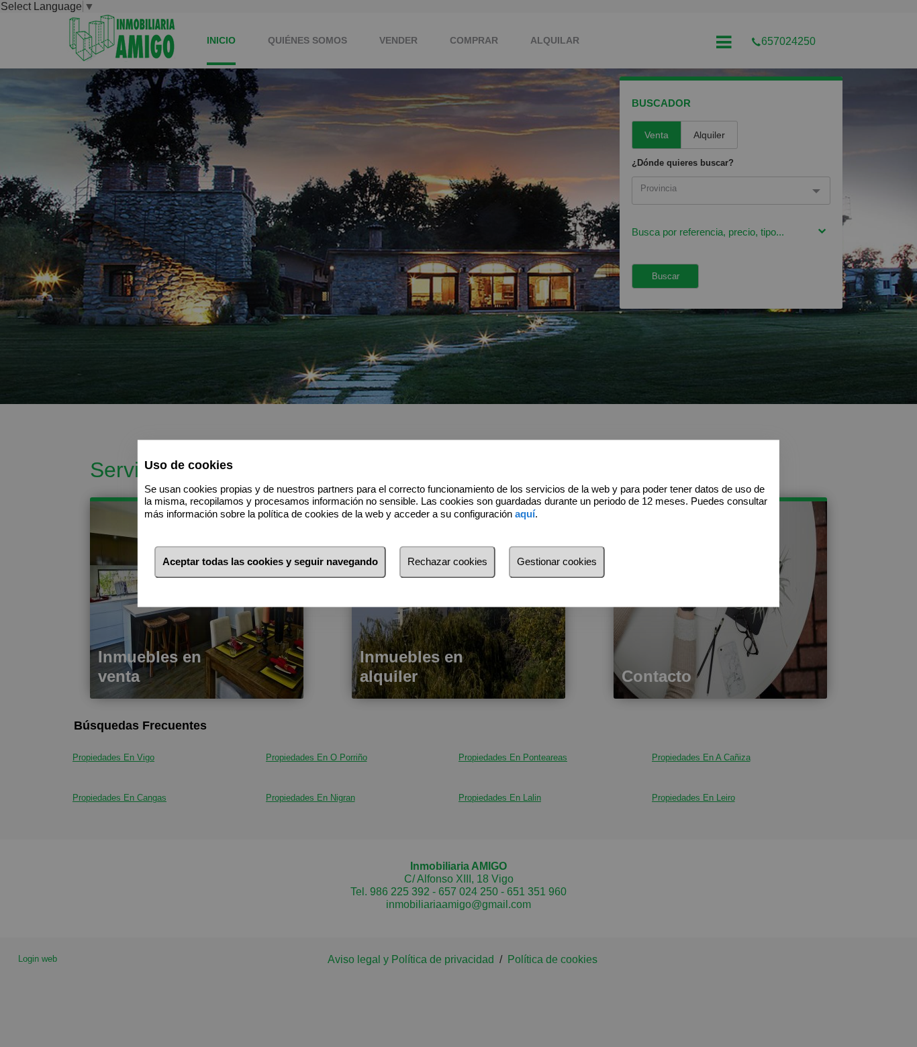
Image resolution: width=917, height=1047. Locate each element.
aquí (525, 513)
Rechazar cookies (447, 562)
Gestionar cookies (557, 562)
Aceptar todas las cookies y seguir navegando (270, 562)
